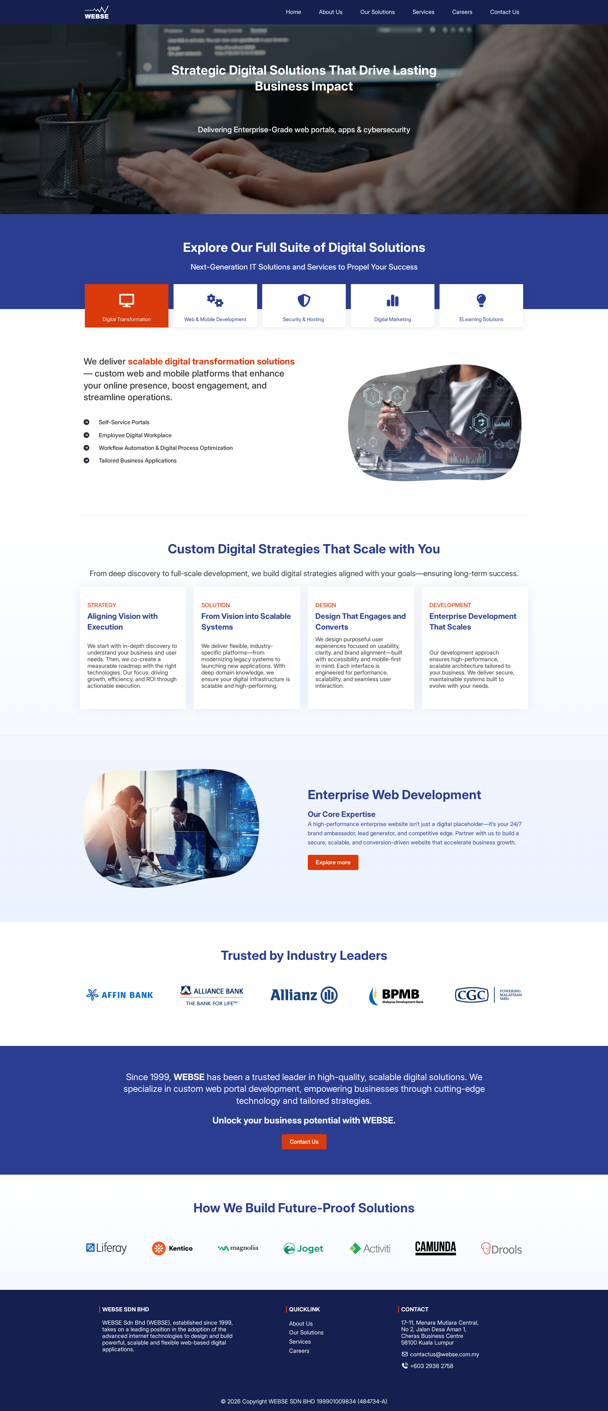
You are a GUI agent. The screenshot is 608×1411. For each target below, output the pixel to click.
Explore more (333, 862)
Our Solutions (306, 1332)
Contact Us (304, 1141)
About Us (301, 1323)
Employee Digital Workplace (135, 435)
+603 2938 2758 (431, 1366)
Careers (299, 1350)
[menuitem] (293, 12)
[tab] (126, 305)
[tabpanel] (304, 422)
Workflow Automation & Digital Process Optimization (166, 447)
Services (300, 1341)
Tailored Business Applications (138, 460)
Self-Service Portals (124, 422)
